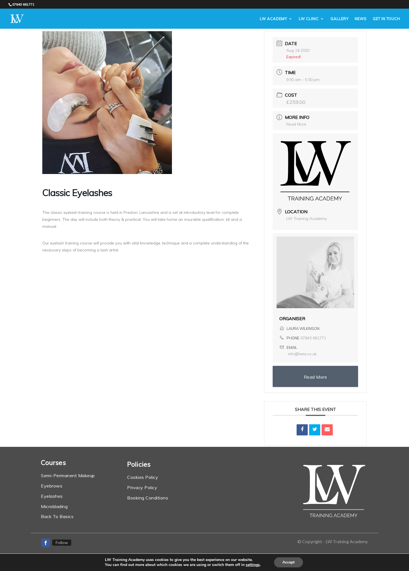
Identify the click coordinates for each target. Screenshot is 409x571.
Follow (62, 542)
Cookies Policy (142, 477)
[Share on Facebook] (302, 429)
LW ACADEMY (273, 19)
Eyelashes (52, 496)
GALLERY (340, 19)
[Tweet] (314, 429)
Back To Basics (57, 516)
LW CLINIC (309, 19)
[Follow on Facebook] (45, 542)
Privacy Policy (142, 487)
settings (253, 564)
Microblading (54, 506)
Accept (288, 562)
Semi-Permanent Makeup (68, 475)
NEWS (361, 19)
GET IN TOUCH (386, 19)
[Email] (327, 429)
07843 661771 (313, 337)
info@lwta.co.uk (302, 353)
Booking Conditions (147, 498)
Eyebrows (51, 486)
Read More (296, 124)
